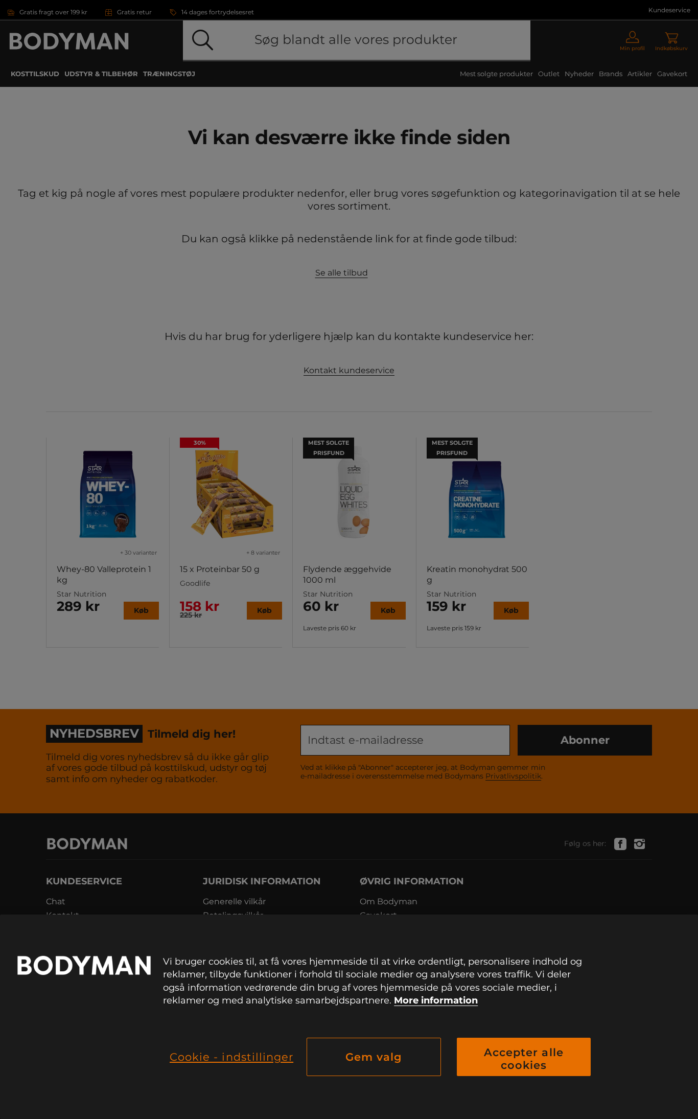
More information (436, 1000)
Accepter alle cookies (524, 1058)
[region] (349, 1017)
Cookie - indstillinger (231, 1057)
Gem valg (373, 1057)
